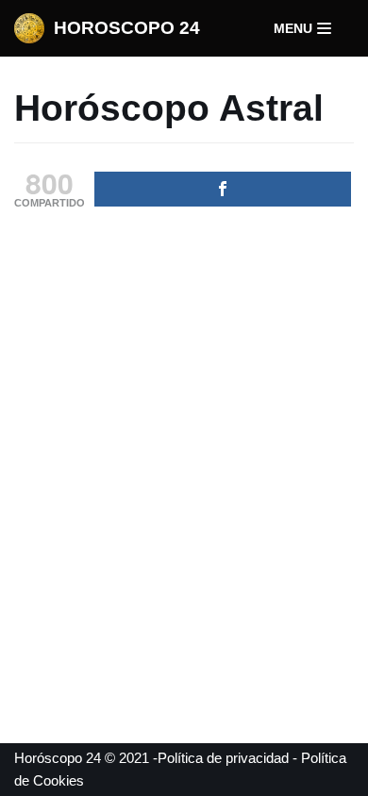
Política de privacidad (223, 758)
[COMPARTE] (222, 189)
